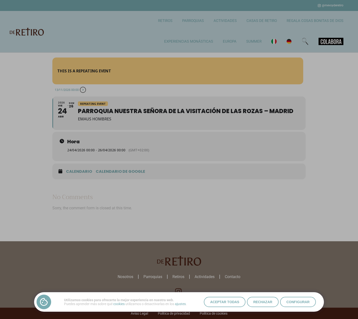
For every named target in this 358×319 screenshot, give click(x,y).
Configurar (298, 302)
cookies (119, 304)
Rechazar (262, 302)
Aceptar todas (224, 302)
